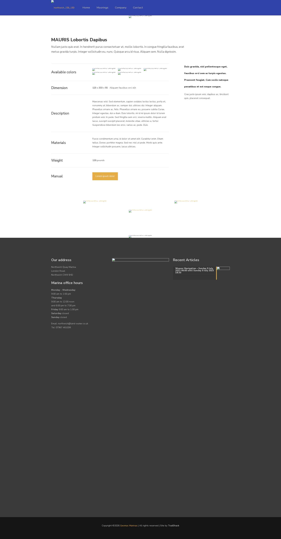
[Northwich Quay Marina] (62, 7)
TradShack (173, 525)
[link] (95, 202)
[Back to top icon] (265, 532)
